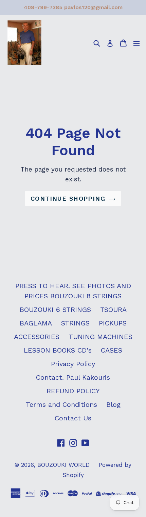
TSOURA (113, 309)
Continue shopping (68, 198)
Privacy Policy (73, 364)
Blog (113, 404)
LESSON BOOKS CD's (58, 350)
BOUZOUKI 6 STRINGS (55, 309)
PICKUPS (113, 323)
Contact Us (73, 418)
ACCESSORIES (36, 337)
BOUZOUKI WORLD (63, 464)
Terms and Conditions (61, 404)
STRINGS (75, 323)
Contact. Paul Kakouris (73, 377)
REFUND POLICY (73, 391)
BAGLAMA (36, 323)
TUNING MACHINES (100, 337)
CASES (111, 350)
